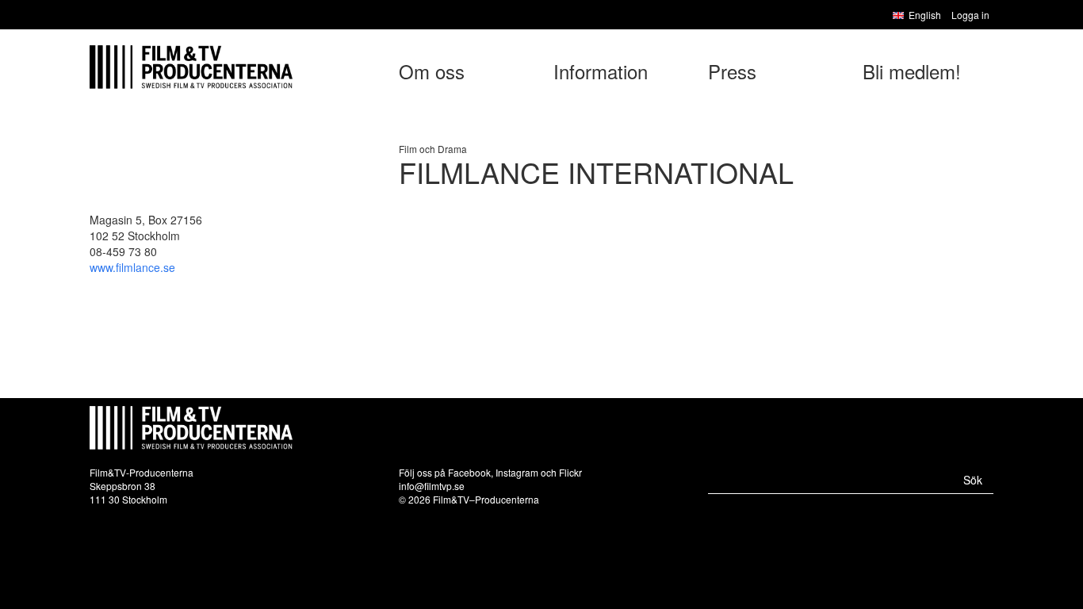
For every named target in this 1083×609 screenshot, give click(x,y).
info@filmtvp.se (432, 485)
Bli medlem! (912, 71)
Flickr (570, 472)
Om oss (432, 71)
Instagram (517, 472)
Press (732, 71)
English (925, 14)
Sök (972, 480)
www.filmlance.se (132, 267)
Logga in (970, 14)
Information (600, 71)
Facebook (469, 472)
